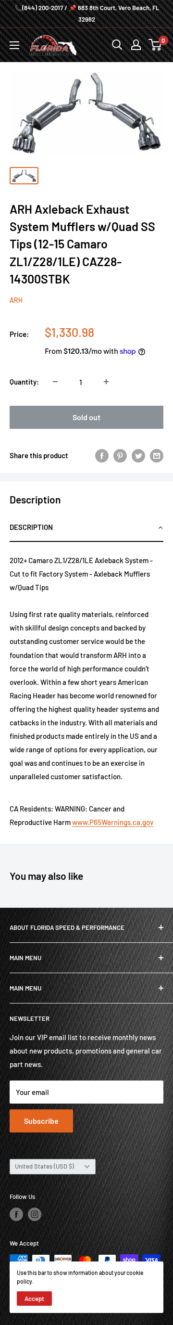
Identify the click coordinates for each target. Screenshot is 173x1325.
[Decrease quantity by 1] (55, 382)
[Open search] (117, 44)
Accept (34, 1298)
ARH (16, 300)
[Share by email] (156, 455)
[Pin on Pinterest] (120, 455)
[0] (155, 45)
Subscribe (41, 1120)
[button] (86, 528)
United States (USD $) (44, 1166)
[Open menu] (14, 45)
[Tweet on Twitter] (138, 455)
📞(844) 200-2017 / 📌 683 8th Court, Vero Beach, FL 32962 (86, 13)
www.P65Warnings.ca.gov (112, 822)
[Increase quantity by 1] (106, 382)
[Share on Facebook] (102, 455)
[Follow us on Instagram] (34, 1214)
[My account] (136, 44)
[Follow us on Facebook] (16, 1214)
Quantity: (24, 381)
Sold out (86, 417)
